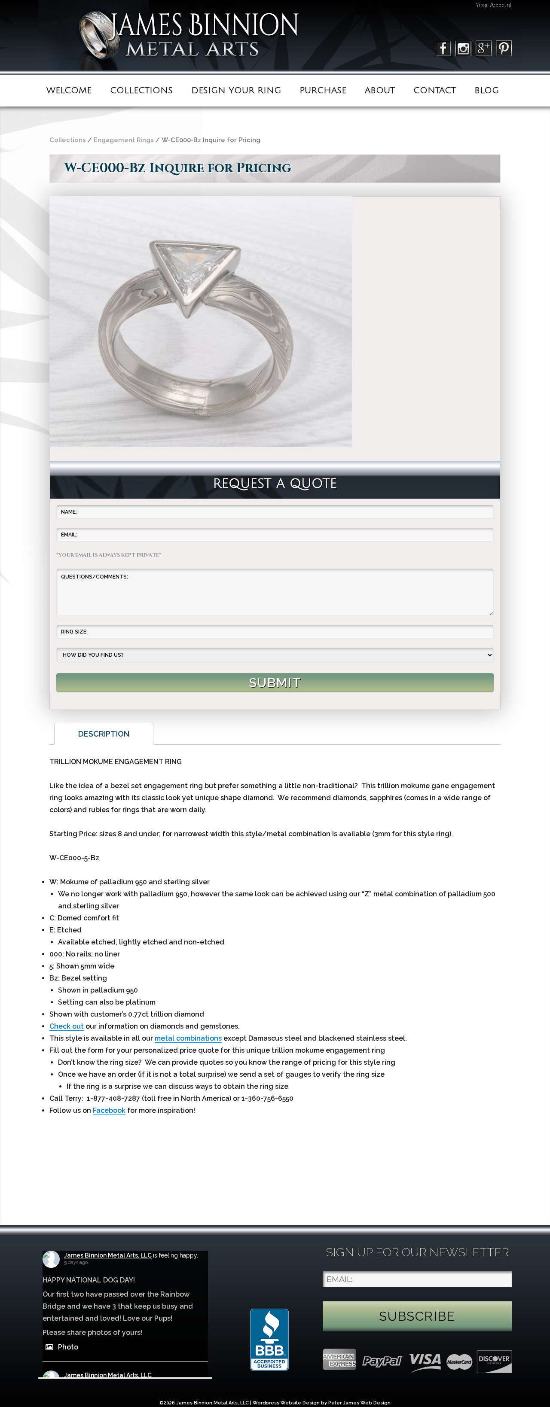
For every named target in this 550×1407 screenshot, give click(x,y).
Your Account (494, 5)
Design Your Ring (236, 90)
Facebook (109, 1110)
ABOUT (380, 90)
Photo (68, 1347)
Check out (66, 1026)
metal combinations (188, 1038)
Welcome (69, 90)
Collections (141, 90)
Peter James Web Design (359, 1403)
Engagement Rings (124, 139)
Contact (434, 90)
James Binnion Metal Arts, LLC (108, 1255)
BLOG (486, 90)
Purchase (322, 90)
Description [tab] (103, 733)
